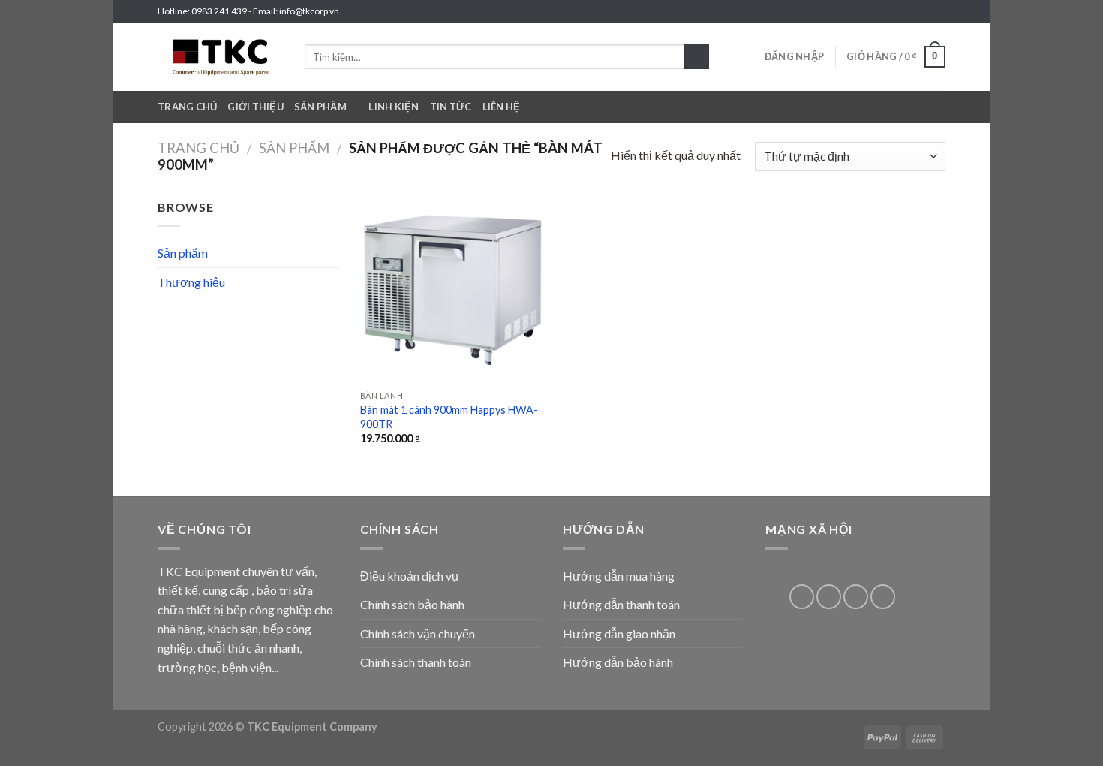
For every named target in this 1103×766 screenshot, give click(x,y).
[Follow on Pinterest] (828, 596)
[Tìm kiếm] (696, 57)
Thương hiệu (191, 282)
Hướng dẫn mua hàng (619, 575)
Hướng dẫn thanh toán (621, 604)
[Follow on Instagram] (909, 11)
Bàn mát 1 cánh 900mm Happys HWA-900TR (449, 416)
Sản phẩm (320, 107)
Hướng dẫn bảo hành (618, 662)
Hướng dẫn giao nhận (619, 633)
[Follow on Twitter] (923, 11)
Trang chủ (187, 107)
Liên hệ (501, 107)
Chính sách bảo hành (412, 604)
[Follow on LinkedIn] (855, 596)
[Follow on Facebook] (895, 11)
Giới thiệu (255, 107)
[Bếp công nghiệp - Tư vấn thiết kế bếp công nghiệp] (220, 57)
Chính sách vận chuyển (417, 633)
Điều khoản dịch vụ (409, 575)
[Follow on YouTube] (882, 596)
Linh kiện (393, 107)
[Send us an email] (937, 11)
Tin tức (451, 107)
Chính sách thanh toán (415, 662)
